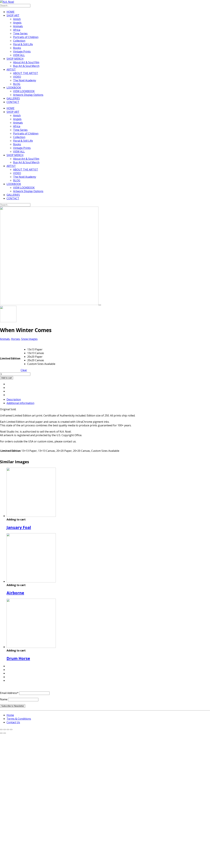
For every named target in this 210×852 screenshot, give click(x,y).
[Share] (8, 729)
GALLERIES (13, 98)
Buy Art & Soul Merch (26, 66)
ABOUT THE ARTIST (25, 73)
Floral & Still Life (23, 44)
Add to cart (6, 378)
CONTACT (13, 102)
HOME (10, 12)
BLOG (16, 84)
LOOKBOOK (14, 87)
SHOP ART (13, 15)
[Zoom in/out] (1, 729)
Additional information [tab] (20, 403)
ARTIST (11, 69)
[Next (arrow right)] (4, 733)
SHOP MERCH (15, 59)
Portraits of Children (25, 37)
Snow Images (29, 339)
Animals (18, 26)
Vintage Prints (22, 51)
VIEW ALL (19, 55)
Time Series (20, 33)
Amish (17, 19)
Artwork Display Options (28, 95)
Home (10, 715)
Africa (16, 30)
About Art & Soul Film (26, 62)
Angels (17, 22)
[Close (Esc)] (11, 729)
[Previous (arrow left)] (1, 733)
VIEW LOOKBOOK (24, 91)
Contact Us (13, 722)
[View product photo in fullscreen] (99, 304)
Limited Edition (10, 358)
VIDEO (17, 77)
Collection (19, 40)
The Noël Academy (24, 80)
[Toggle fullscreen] (4, 729)
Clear (24, 370)
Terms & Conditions (19, 718)
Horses (15, 339)
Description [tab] (14, 399)
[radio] (41, 349)
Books (17, 48)
